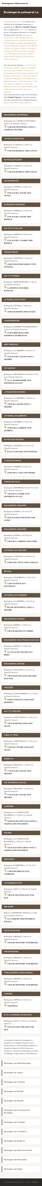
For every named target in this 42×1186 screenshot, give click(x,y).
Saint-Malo (14, 102)
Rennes (6, 102)
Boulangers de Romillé (13, 1091)
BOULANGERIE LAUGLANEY (15, 505)
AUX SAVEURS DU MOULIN (15, 782)
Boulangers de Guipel (13, 1169)
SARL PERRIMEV (11, 344)
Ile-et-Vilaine (22, 29)
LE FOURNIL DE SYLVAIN (14, 300)
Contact (35, 1182)
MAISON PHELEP (11, 252)
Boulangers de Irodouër (14, 1122)
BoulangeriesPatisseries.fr (13, 21)
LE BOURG (8, 994)
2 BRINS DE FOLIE (12, 482)
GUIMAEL (8, 833)
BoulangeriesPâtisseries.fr (15, 3)
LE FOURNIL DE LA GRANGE (15, 595)
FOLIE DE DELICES (12, 930)
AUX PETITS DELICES (13, 228)
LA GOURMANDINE (11, 321)
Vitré (29, 102)
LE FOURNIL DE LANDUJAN (15, 550)
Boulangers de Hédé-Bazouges (17, 1063)
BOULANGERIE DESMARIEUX (16, 115)
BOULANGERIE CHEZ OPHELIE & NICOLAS (21, 640)
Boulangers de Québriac (14, 1141)
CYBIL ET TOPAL (11, 735)
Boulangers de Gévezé (13, 1101)
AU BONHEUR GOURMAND (14, 204)
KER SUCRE (8, 907)
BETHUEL (8, 571)
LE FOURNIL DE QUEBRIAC (15, 416)
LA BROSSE (8, 806)
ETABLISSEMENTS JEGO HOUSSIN (18, 973)
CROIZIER (8, 687)
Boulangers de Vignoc (13, 1073)
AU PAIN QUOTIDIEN (13, 160)
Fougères (21, 102)
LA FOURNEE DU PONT (13, 883)
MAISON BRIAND (11, 952)
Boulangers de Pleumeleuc (15, 1160)
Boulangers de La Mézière (15, 1131)
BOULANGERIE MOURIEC (14, 619)
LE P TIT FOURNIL (12, 276)
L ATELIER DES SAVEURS (14, 392)
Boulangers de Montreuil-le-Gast (18, 1150)
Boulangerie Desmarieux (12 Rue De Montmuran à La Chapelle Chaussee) (18, 37)
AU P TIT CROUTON (12, 711)
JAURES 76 (8, 759)
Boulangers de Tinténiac (14, 1082)
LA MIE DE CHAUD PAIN (14, 139)
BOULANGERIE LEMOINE (14, 664)
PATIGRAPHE (9, 368)
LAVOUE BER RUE (11, 181)
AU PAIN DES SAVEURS (14, 439)
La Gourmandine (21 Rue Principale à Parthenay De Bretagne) (21, 73)
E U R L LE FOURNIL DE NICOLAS (17, 1015)
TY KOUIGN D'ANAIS (12, 461)
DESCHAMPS (9, 859)
